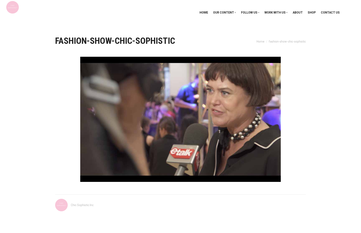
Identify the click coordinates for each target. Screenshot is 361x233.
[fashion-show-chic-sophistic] (180, 119)
